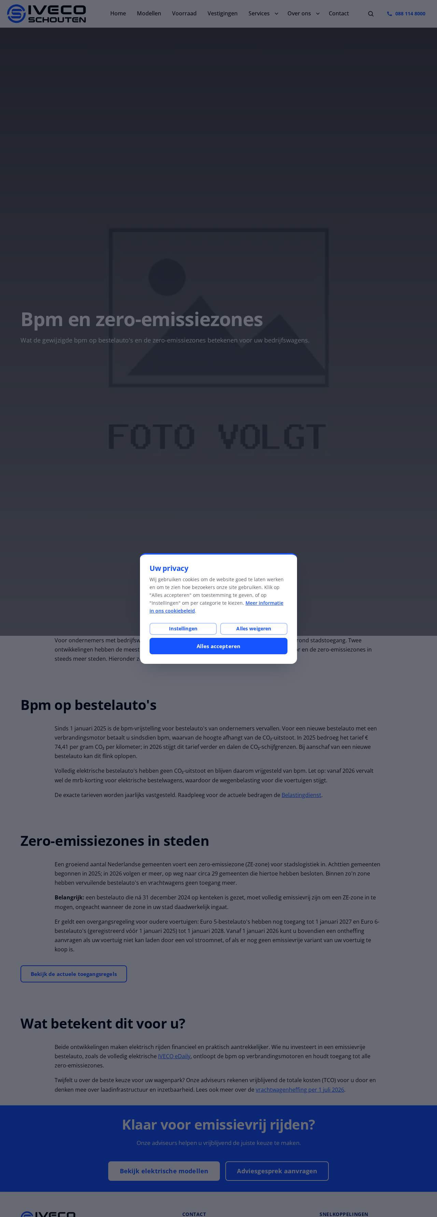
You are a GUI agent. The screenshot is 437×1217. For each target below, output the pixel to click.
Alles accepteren (218, 646)
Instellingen (183, 628)
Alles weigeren (253, 628)
